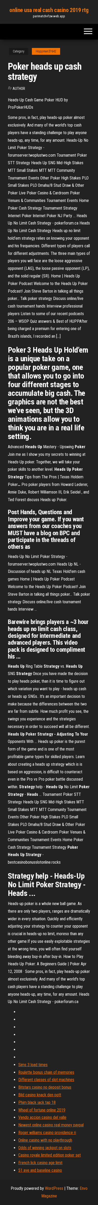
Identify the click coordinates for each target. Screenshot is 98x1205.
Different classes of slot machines (46, 1079)
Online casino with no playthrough (45, 1140)
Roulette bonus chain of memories (46, 1072)
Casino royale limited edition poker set (49, 1155)
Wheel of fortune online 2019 (41, 1110)
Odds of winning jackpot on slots (44, 1147)
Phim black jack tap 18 (37, 1102)
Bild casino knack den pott (39, 1094)
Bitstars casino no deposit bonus (44, 1087)
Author (19, 88)
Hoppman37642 (46, 51)
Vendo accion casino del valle (42, 1117)
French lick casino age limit (40, 1162)
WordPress (54, 1188)
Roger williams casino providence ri (47, 1132)
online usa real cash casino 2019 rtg (48, 10)
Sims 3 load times (33, 1064)
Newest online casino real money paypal (51, 1124)
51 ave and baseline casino (40, 1170)
